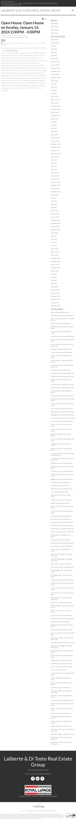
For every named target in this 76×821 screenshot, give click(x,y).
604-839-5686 (28, 3)
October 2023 (55, 150)
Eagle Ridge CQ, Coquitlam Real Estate (62, 412)
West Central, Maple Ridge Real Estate (62, 700)
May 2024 (54, 128)
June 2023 (54, 163)
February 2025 (55, 100)
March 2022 (54, 211)
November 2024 (55, 109)
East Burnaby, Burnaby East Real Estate (63, 418)
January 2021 (55, 255)
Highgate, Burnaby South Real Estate (62, 479)
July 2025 (54, 84)
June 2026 (54, 49)
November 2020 (55, 261)
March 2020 (54, 287)
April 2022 (54, 207)
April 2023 (54, 169)
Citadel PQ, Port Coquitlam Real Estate (17, 37)
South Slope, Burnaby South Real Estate (62, 642)
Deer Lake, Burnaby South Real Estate (62, 395)
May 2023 (54, 166)
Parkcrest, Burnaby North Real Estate (62, 580)
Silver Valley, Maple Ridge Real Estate (61, 630)
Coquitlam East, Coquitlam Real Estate (62, 384)
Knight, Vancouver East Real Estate (61, 500)
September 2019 (56, 306)
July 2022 (54, 198)
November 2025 (55, 71)
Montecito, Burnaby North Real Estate (62, 543)
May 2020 (54, 280)
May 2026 (54, 52)
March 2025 (54, 96)
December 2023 (55, 144)
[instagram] (42, 779)
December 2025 (55, 68)
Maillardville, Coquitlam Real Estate (61, 516)
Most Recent (54, 39)
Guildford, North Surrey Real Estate (61, 463)
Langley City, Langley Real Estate (60, 503)
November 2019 (55, 299)
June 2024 (54, 125)
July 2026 (54, 46)
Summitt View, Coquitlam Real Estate (62, 663)
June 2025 (54, 87)
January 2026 (55, 65)
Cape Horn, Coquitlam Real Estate (61, 349)
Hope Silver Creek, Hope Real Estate (61, 489)
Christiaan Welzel (32, 811)
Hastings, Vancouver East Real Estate (62, 471)
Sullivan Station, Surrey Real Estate (61, 660)
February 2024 (55, 138)
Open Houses (55, 30)
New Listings (54, 27)
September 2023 (56, 153)
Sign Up (10, 1)
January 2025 (55, 103)
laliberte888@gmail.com (12, 5)
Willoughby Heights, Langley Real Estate (62, 734)
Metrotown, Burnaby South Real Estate (62, 532)
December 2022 (55, 182)
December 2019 (55, 296)
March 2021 (54, 249)
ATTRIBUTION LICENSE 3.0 (48, 811)
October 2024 (55, 112)
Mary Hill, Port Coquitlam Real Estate (62, 525)
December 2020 (55, 258)
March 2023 (54, 172)
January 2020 (55, 293)
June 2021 (54, 239)
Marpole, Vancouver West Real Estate (62, 522)
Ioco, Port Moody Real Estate (59, 492)
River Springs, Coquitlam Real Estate (61, 615)
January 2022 (55, 217)
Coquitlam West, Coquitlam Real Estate (62, 387)
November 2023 (55, 147)
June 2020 (54, 277)
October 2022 (55, 188)
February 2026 (55, 62)
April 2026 (54, 55)
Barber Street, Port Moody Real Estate (62, 315)
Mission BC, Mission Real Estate (60, 540)
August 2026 (54, 43)
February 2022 (55, 214)
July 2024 (54, 122)
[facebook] (33, 779)
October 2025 (55, 74)
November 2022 (55, 185)
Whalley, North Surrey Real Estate (61, 726)
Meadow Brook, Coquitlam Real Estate (62, 528)
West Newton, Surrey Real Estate (61, 713)
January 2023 (55, 179)
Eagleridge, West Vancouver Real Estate (62, 415)
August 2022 (54, 195)
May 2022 (54, 204)
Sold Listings (54, 33)
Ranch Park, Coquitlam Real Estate (61, 602)
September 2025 (56, 77)
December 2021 (55, 220)
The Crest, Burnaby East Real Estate (62, 667)
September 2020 (56, 268)
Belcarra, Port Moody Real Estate (61, 323)
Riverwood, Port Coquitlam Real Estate (62, 618)
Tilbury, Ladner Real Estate (59, 670)
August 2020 (54, 271)
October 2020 (55, 264)
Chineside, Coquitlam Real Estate (60, 370)
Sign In (3, 1)
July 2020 (54, 274)
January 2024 (55, 141)
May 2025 (54, 90)
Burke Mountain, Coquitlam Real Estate (62, 336)
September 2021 (56, 230)
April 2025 (54, 93)
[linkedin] (38, 779)
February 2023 (55, 176)
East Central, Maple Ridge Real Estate (62, 421)
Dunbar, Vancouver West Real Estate (62, 408)
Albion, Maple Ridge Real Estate (60, 312)
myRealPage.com (38, 806)
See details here (12, 50)
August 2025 (54, 81)
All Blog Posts (55, 23)
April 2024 (54, 131)
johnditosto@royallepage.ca (41, 774)
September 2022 (56, 192)
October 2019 (55, 302)
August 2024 (54, 119)
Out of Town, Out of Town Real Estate (62, 567)
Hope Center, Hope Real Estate (60, 485)
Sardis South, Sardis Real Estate (60, 622)
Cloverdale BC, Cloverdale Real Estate (62, 376)
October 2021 (55, 226)
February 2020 (55, 290)
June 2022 (54, 201)
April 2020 (54, 283)
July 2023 (54, 160)
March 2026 (54, 58)
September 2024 (56, 115)
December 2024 (55, 106)
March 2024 (54, 134)
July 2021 (54, 236)
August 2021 (54, 233)
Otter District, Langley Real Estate (61, 564)
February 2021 (55, 252)
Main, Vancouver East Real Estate (61, 519)
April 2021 (54, 245)
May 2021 (54, 242)
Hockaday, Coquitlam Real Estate (60, 482)
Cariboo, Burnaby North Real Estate (61, 352)
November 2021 (55, 223)
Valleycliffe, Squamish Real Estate (60, 687)
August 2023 (54, 157)
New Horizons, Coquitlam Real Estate (62, 546)
